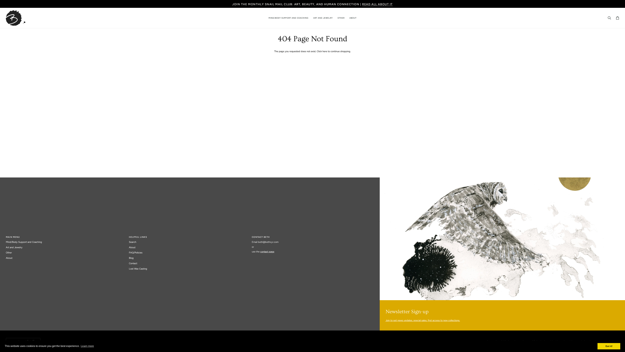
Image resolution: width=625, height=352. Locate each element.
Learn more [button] (87, 346)
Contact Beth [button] (261, 237)
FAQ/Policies (135, 252)
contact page (267, 251)
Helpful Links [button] (138, 237)
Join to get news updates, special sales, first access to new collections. (423, 320)
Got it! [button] (608, 346)
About (9, 258)
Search (132, 242)
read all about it (377, 4)
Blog (131, 258)
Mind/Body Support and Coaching (24, 242)
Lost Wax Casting (138, 268)
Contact (133, 263)
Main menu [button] (13, 237)
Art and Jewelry (14, 247)
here (324, 51)
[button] (288, 18)
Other (9, 252)
